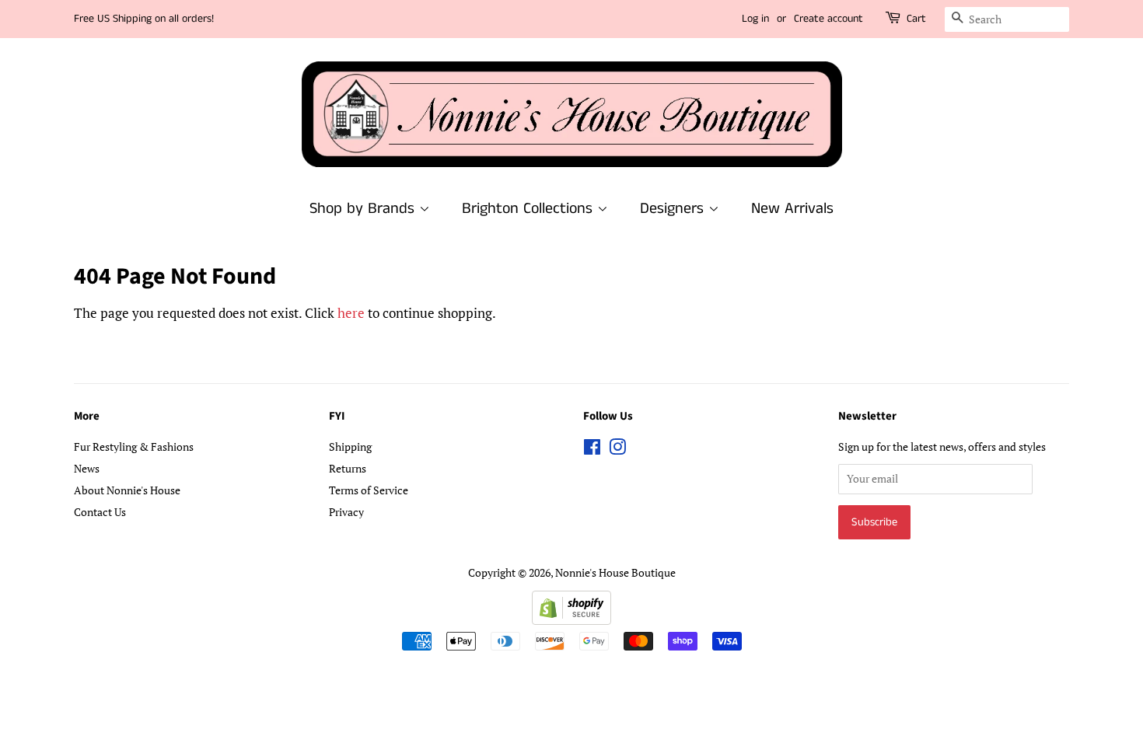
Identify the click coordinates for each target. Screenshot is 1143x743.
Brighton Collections (529, 208)
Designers (674, 208)
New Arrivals (792, 208)
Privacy (346, 511)
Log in (755, 18)
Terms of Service (368, 490)
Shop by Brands (364, 208)
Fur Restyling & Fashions (134, 446)
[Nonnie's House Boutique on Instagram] (617, 449)
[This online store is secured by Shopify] (571, 620)
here (351, 313)
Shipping (350, 446)
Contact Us (100, 511)
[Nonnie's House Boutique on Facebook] (592, 449)
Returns (347, 468)
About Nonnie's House (127, 490)
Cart (916, 18)
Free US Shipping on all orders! (144, 18)
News (87, 468)
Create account (828, 18)
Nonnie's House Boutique (615, 572)
